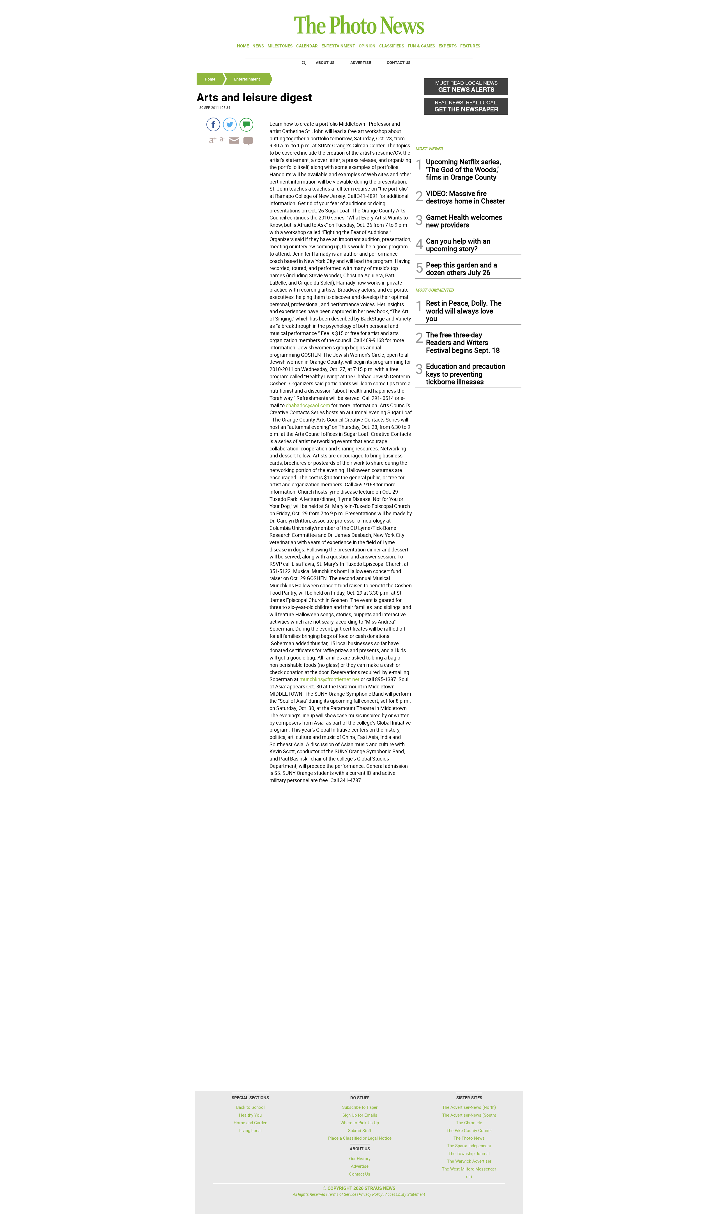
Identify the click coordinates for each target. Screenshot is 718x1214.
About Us (325, 62)
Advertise (360, 62)
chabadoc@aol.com (308, 405)
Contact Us (399, 62)
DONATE (507, 6)
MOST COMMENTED (434, 290)
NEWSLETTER (476, 6)
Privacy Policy (371, 1194)
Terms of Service (342, 1194)
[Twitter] (230, 124)
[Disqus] (304, 862)
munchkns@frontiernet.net (330, 679)
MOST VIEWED (429, 148)
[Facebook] (213, 124)
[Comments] (246, 124)
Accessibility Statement (405, 1194)
